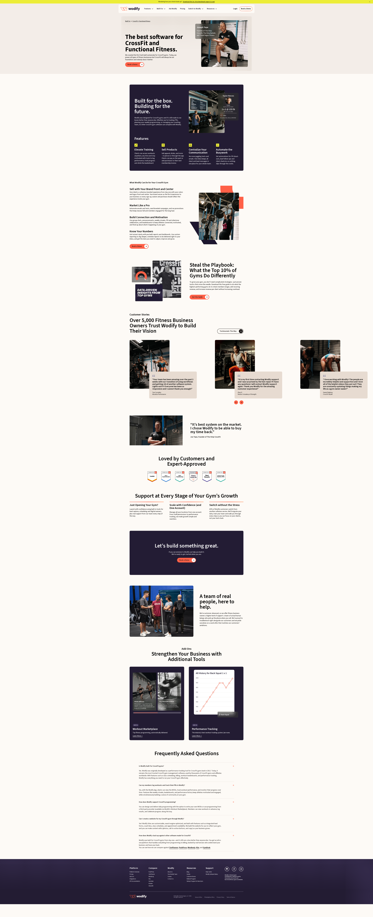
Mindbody (191, 847)
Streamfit (151, 886)
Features (147, 9)
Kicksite (151, 883)
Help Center (209, 872)
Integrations (133, 879)
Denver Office (198, 897)
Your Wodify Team (172, 874)
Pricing (182, 9)
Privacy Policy (220, 897)
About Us (170, 872)
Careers (170, 876)
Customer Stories (191, 876)
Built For (160, 9)
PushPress (183, 847)
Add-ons (132, 876)
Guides (188, 874)
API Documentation (135, 881)
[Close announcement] (369, 1)
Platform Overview (134, 872)
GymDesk (206, 847)
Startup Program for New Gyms (195, 881)
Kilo (197, 847)
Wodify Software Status (212, 874)
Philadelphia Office (209, 897)
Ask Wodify (173, 9)
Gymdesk (151, 881)
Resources (210, 9)
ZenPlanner (173, 847)
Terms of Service (231, 897)
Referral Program (191, 879)
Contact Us (170, 879)
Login (235, 8)
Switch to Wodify (194, 9)
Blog (188, 872)
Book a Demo (246, 8)
